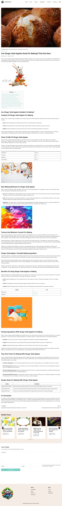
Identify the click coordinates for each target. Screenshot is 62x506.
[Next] (59, 428)
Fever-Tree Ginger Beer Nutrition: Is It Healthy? (53, 430)
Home (26, 1)
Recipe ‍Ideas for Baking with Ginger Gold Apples (11, 106)
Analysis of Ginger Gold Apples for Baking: (10, 95)
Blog (32, 491)
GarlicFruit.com (6, 433)
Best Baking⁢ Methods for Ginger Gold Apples (10, 98)
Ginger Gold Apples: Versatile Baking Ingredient (11, 100)
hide (14, 92)
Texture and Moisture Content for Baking (10, 99)
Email (23, 466)
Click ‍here (35, 294)
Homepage (33, 489)
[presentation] (8, 421)
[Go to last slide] (2, 428)
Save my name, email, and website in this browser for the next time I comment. (51, 466)
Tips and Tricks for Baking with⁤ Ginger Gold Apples (12, 104)
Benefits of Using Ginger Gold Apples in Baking (11, 102)
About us (49, 1)
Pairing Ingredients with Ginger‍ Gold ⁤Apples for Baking (12, 103)
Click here (35, 292)
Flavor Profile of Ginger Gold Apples (9, 96)
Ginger (2, 51)
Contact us (55, 1)
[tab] (30, 439)
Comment (4, 452)
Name (3, 466)
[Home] (1, 49)
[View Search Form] (60, 2)
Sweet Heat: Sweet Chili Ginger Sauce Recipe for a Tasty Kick (13, 407)
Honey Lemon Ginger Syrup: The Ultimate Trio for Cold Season (8, 430)
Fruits (49, 489)
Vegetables (50, 492)
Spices (6, 51)
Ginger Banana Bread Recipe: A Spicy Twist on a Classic (23, 430)
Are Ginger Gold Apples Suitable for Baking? (10, 94)
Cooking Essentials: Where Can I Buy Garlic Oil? (51, 407)
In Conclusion (4, 107)
